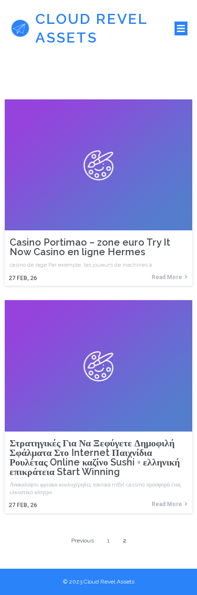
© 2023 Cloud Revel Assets (98, 581)
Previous (82, 540)
